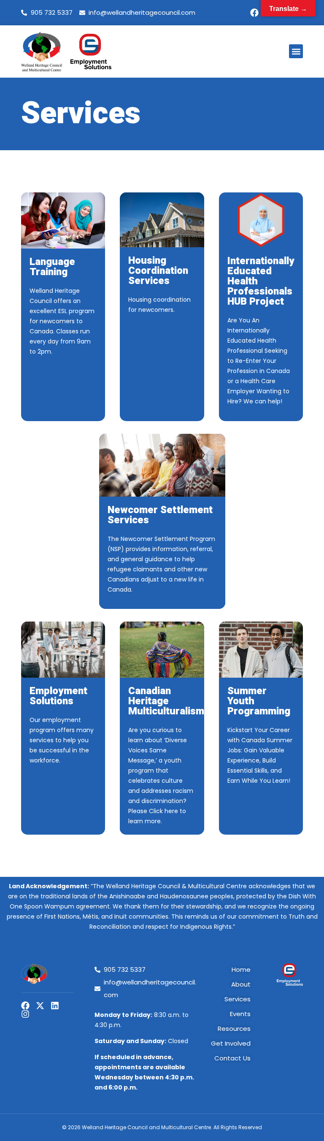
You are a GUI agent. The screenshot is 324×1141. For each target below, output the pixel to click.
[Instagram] (25, 1014)
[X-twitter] (40, 1005)
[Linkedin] (55, 1005)
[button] (296, 51)
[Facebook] (254, 12)
